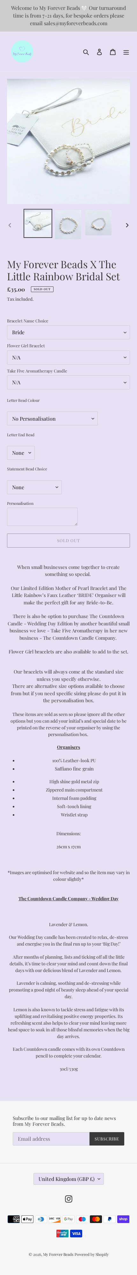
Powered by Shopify (92, 1254)
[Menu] (126, 51)
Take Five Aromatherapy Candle (37, 370)
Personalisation (20, 503)
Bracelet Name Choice (27, 320)
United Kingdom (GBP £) (67, 1179)
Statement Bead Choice (27, 468)
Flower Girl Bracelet (26, 345)
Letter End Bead (20, 434)
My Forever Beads (58, 1254)
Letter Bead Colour (23, 400)
